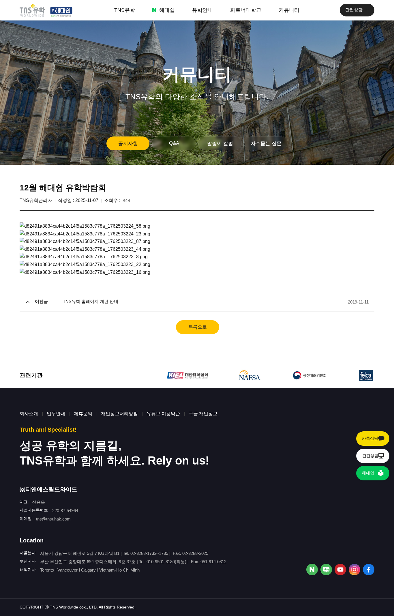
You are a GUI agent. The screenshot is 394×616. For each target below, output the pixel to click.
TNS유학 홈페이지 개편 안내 (90, 301)
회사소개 (29, 413)
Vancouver (67, 570)
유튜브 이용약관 (163, 413)
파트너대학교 (245, 10)
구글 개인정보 (203, 413)
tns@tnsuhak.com (53, 518)
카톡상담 (370, 438)
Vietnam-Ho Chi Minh (119, 570)
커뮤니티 (289, 10)
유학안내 (202, 10)
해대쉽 (167, 10)
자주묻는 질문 (266, 143)
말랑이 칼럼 (220, 143)
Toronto (47, 570)
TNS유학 (124, 10)
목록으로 (197, 327)
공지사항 (128, 143)
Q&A (174, 143)
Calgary (88, 570)
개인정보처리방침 (119, 413)
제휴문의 (83, 413)
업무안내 (56, 413)
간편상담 (354, 9)
